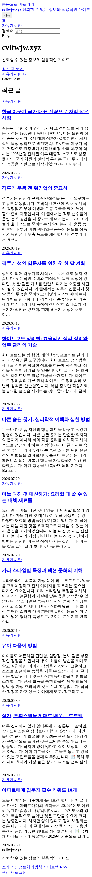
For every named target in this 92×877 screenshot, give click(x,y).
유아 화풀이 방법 (19, 645)
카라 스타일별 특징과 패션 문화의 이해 (42, 570)
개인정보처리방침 (26, 867)
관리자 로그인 (14, 872)
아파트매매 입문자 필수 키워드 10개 (39, 790)
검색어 (8, 31)
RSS (63, 867)
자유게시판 (12, 25)
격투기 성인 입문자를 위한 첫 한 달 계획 (43, 263)
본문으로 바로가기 (18, 4)
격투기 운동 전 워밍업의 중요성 (34, 188)
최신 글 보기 (13, 69)
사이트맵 (51, 867)
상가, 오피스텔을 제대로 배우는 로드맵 (42, 715)
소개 (6, 867)
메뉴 (7, 15)
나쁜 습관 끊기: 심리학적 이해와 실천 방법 (46, 419)
